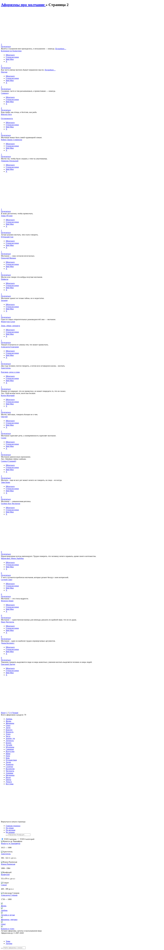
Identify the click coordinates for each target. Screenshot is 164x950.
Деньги (9, 782)
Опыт (8, 725)
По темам (10, 828)
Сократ (4, 885)
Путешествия (11, 760)
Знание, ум (10, 738)
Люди (8, 728)
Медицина (10, 775)
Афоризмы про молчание (23, 5)
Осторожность (7, 118)
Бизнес (8, 743)
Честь (8, 736)
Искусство (10, 751)
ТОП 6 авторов (10, 839)
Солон (3, 438)
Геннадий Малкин (8, 258)
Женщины (10, 723)
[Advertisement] (73, 26)
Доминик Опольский (9, 161)
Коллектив (10, 769)
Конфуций (5, 874)
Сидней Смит (6, 580)
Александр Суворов (9, 895)
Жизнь (8, 721)
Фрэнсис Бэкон (7, 601)
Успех (8, 734)
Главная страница (13, 826)
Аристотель (6, 368)
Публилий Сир (7, 237)
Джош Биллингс (7, 643)
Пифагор (4, 279)
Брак (8, 758)
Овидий (4, 417)
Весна (8, 777)
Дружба (9, 745)
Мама (8, 754)
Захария (4, 300)
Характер (9, 764)
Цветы (8, 780)
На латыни (10, 832)
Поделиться (6, 46)
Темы (8, 941)
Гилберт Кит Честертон (10, 503)
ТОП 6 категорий (27, 839)
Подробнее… (60, 49)
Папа (8, 756)
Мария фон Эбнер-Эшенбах (12, 558)
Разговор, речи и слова (10, 372)
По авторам (10, 830)
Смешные (10, 749)
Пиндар (4, 72)
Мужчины (10, 747)
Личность (10, 741)
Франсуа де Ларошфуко (10, 843)
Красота (9, 730)
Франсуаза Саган (8, 322)
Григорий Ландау (8, 664)
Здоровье (9, 773)
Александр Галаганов (10, 347)
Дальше (15, 713)
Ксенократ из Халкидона (11, 51)
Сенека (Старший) (8, 461)
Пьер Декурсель (7, 622)
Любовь (9, 719)
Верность (9, 732)
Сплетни (9, 767)
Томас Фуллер (6, 216)
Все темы (9, 784)
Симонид (5, 93)
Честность (10, 771)
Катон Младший (8, 395)
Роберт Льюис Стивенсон (11, 140)
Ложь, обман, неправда (10, 326)
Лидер (8, 762)
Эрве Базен (5, 482)
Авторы (9, 943)
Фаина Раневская (8, 864)
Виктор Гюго (6, 114)
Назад (3, 713)
